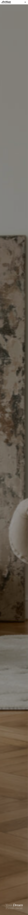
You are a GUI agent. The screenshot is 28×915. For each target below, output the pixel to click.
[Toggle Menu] (25, 2)
